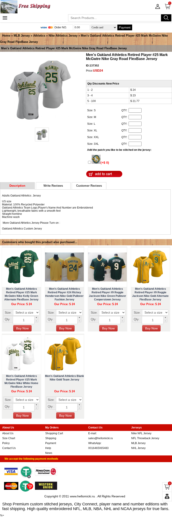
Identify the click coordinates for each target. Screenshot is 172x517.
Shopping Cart (54, 433)
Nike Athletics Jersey (63, 35)
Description (17, 185)
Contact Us (9, 448)
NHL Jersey (138, 448)
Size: (8, 312)
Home (6, 35)
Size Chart (8, 438)
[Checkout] (167, 496)
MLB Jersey (22, 35)
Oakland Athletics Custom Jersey (22, 228)
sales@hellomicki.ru (100, 438)
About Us (7, 433)
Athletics (39, 35)
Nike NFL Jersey (141, 433)
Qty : (8, 319)
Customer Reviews (89, 185)
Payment (125, 27)
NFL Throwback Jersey (145, 438)
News (48, 453)
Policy (6, 443)
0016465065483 (98, 448)
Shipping (50, 438)
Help (48, 448)
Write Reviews (53, 185)
